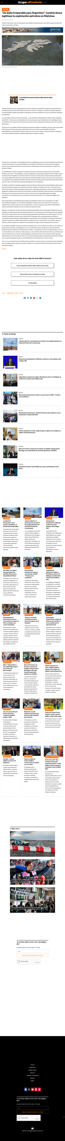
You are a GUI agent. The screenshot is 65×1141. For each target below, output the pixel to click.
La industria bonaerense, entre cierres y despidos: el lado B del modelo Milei (10, 523)
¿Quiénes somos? (32, 1070)
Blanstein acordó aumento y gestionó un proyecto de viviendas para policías (31, 714)
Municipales (28, 614)
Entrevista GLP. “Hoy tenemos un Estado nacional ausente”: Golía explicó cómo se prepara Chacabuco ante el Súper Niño (53, 764)
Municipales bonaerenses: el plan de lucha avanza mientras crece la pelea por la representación (53, 621)
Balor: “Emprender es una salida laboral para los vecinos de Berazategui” (10, 667)
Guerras (21, 293)
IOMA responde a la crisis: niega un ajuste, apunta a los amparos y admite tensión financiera (53, 668)
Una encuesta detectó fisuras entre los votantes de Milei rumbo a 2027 (10, 714)
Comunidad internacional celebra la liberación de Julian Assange (35, 98)
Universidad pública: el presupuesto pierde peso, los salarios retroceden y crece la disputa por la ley (26, 908)
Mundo (32, 1081)
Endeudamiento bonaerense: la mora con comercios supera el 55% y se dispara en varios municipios (11, 621)
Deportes (6, 567)
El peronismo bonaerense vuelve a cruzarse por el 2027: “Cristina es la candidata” (31, 574)
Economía (6, 518)
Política (5, 10)
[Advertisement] (33, 80)
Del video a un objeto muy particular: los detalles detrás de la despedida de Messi (10, 573)
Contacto (32, 1073)
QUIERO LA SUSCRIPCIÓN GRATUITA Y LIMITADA (32, 955)
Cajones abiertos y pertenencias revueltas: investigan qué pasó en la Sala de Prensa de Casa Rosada (32, 524)
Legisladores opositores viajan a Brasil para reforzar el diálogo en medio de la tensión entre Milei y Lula (40, 378)
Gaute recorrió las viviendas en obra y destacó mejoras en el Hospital (32, 620)
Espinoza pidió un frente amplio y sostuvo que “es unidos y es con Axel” (31, 761)
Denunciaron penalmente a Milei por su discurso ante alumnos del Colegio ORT (53, 524)
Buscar (32, 1065)
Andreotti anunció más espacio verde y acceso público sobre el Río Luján (53, 714)
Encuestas (7, 709)
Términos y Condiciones (32, 1075)
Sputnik (4, 248)
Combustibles (10, 293)
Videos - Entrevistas (52, 757)
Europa (16, 293)
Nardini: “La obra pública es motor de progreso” (9, 760)
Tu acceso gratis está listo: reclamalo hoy (31, 943)
